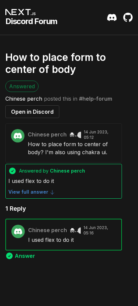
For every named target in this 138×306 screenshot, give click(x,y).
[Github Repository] (128, 17)
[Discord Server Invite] (112, 17)
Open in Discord (32, 111)
